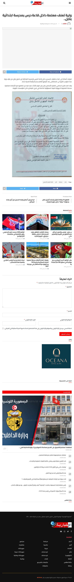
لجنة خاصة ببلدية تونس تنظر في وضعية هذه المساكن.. (13, 261)
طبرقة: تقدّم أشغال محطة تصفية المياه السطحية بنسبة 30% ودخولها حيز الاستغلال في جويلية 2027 (38, 263)
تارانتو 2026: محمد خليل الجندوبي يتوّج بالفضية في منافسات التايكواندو (13, 234)
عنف (65, 182)
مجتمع (22, 541)
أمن (70, 545)
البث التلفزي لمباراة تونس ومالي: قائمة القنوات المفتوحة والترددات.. (47, 461)
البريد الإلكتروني (30, 320)
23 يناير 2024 (53, 23)
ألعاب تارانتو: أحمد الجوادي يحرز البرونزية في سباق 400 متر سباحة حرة (62, 262)
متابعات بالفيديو (42, 562)
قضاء (46, 559)
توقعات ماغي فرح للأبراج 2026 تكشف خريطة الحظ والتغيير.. (50, 467)
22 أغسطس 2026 (68, 239)
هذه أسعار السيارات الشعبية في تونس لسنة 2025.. (52, 491)
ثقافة (70, 559)
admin (64, 23)
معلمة (60, 182)
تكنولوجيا (68, 555)
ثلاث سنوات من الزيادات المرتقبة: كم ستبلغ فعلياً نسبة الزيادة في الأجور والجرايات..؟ (44, 479)
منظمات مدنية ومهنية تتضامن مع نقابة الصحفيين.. (52, 455)
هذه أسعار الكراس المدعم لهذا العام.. (55, 473)
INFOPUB (39, 577)
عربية (46, 548)
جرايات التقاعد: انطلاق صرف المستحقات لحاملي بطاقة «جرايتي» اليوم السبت (40, 234)
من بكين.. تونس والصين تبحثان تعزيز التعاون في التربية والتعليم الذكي (62, 234)
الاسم (69, 311)
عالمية (46, 545)
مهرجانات (21, 548)
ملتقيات (21, 545)
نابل (56, 182)
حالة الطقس (68, 562)
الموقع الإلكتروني (66, 320)
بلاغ (70, 552)
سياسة (46, 23)
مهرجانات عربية (19, 552)
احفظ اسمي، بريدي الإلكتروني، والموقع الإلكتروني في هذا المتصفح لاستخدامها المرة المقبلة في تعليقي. (38, 328)
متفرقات (45, 566)
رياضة (70, 566)
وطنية (42, 23)
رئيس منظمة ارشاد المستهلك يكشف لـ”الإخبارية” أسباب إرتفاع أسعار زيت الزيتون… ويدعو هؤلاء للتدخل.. (38, 485)
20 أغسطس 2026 (19, 265)
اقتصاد (69, 548)
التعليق (69, 287)
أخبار (53, 228)
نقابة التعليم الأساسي (48, 182)
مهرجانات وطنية (19, 555)
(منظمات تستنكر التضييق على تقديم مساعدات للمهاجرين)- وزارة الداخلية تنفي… (45, 447)
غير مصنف (44, 552)
